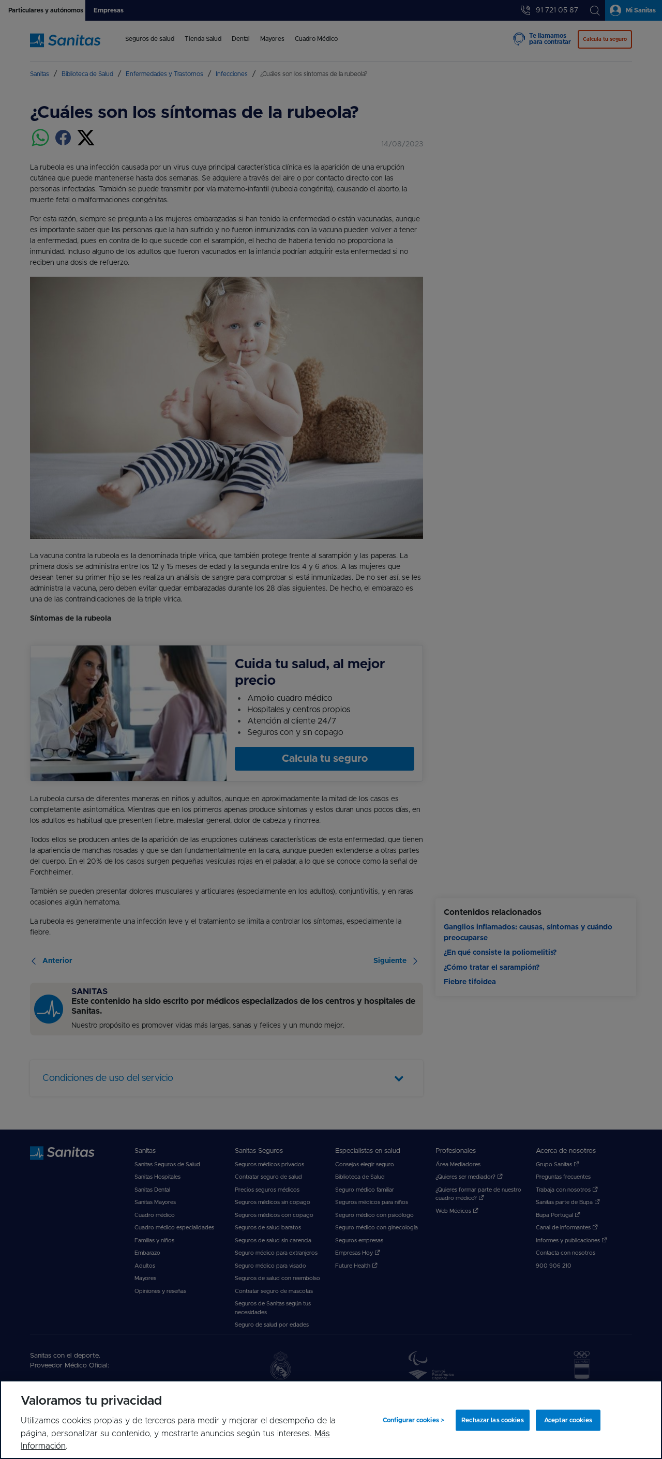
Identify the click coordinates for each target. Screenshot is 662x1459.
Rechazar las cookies (492, 1420)
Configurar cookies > (413, 1420)
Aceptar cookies (568, 1420)
